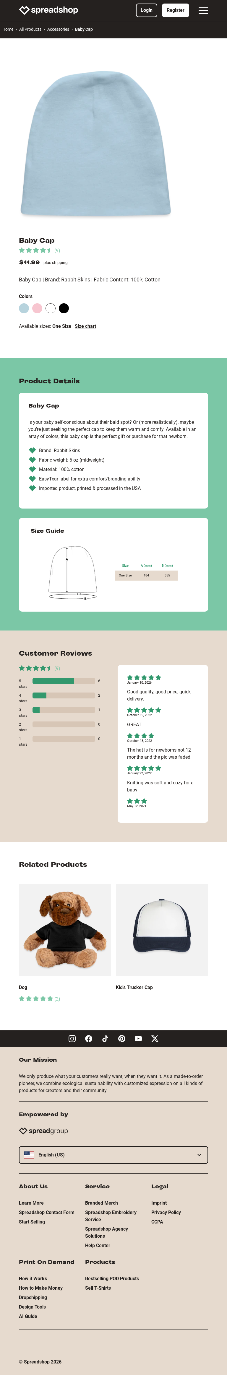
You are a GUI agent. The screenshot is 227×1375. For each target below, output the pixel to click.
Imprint (159, 1203)
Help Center (97, 1245)
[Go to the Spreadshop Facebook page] (88, 1038)
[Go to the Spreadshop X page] (155, 1038)
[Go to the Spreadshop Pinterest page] (122, 1038)
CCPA (157, 1222)
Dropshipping (33, 1297)
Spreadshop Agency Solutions (106, 1232)
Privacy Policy (166, 1212)
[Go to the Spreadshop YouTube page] (138, 1038)
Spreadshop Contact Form (46, 1212)
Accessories (58, 29)
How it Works (33, 1278)
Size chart (85, 326)
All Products (30, 29)
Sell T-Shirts (98, 1288)
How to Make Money (41, 1288)
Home (7, 29)
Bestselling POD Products (112, 1278)
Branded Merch (101, 1203)
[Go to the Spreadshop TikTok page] (105, 1038)
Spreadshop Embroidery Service (111, 1216)
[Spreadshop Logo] (48, 10)
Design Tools (32, 1307)
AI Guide (28, 1316)
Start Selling (32, 1222)
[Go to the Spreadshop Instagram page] (72, 1038)
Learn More (31, 1203)
